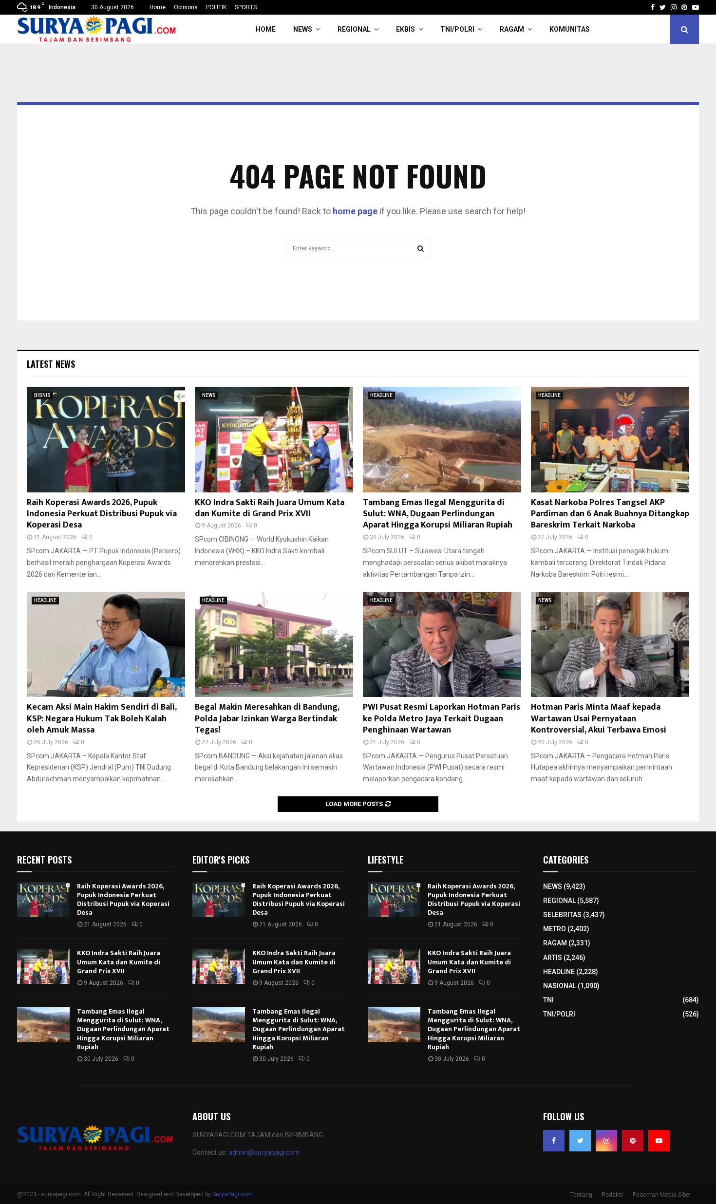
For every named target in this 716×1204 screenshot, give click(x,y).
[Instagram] (606, 1140)
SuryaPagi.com (232, 1194)
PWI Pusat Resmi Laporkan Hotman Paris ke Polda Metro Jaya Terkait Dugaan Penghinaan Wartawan (441, 718)
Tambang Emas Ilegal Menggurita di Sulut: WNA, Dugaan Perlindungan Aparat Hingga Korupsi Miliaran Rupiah (437, 514)
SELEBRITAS (562, 915)
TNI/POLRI (457, 29)
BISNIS (42, 395)
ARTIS (552, 957)
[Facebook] (554, 1140)
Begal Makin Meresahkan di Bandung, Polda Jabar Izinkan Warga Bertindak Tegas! (267, 718)
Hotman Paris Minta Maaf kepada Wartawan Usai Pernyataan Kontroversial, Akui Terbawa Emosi (598, 718)
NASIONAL (559, 986)
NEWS (302, 29)
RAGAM (512, 29)
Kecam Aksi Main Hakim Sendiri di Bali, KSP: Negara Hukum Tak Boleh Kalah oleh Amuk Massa (101, 718)
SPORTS (246, 7)
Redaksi (612, 1194)
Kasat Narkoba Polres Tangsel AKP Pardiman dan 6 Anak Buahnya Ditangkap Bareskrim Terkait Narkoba (610, 514)
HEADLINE (381, 395)
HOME (266, 29)
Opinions (186, 7)
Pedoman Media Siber (662, 1194)
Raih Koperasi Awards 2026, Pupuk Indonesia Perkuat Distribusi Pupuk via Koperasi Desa (102, 514)
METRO (554, 929)
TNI (548, 1000)
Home (158, 7)
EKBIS (405, 29)
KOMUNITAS (569, 29)
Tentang (581, 1194)
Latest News (51, 363)
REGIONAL (354, 29)
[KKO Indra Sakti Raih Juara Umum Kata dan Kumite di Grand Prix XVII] (274, 439)
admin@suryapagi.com (264, 1152)
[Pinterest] (632, 1140)
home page (355, 211)
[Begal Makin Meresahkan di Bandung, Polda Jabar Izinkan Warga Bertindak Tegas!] (274, 644)
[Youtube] (659, 1140)
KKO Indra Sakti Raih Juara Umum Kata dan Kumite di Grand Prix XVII (269, 508)
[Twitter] (580, 1140)
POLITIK (216, 7)
